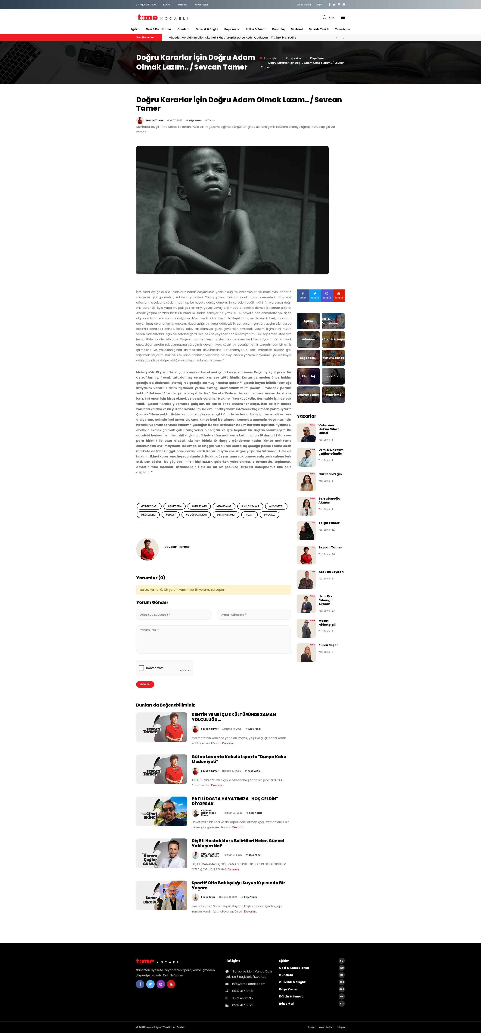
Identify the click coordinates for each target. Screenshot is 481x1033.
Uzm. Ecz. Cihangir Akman (325, 600)
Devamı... (228, 743)
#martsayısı (199, 506)
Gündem (183, 29)
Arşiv (319, 4)
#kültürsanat (250, 506)
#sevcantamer (226, 514)
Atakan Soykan (331, 572)
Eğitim (135, 29)
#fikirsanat (224, 506)
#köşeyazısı (148, 514)
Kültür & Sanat (256, 29)
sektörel (297, 29)
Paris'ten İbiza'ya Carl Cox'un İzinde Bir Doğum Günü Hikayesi (226, 37)
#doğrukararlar (196, 514)
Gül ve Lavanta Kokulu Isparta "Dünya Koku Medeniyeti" (239, 759)
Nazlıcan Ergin (330, 474)
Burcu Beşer (328, 645)
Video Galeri (304, 4)
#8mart (170, 514)
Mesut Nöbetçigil (327, 623)
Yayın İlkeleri (202, 4)
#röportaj (276, 506)
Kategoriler (293, 58)
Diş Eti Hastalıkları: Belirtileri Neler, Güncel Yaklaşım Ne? (238, 843)
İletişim (341, 1027)
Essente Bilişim (152, 1027)
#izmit (249, 514)
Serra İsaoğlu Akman (329, 500)
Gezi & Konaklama (158, 29)
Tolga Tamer (329, 523)
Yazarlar (182, 4)
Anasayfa (270, 58)
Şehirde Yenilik (319, 29)
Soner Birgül (208, 897)
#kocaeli (269, 514)
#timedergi (175, 506)
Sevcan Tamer (154, 120)
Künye (166, 4)
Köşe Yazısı (232, 29)
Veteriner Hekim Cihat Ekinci (208, 813)
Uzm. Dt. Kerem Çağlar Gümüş (210, 855)
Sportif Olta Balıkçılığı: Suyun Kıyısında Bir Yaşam (238, 885)
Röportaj (278, 29)
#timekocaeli (149, 506)
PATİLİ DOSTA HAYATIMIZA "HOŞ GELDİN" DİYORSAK (235, 801)
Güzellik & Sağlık (207, 29)
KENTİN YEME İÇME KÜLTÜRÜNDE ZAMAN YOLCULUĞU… (234, 717)
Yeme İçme (342, 29)
